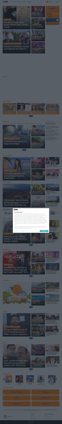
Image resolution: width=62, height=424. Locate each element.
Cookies (19, 228)
